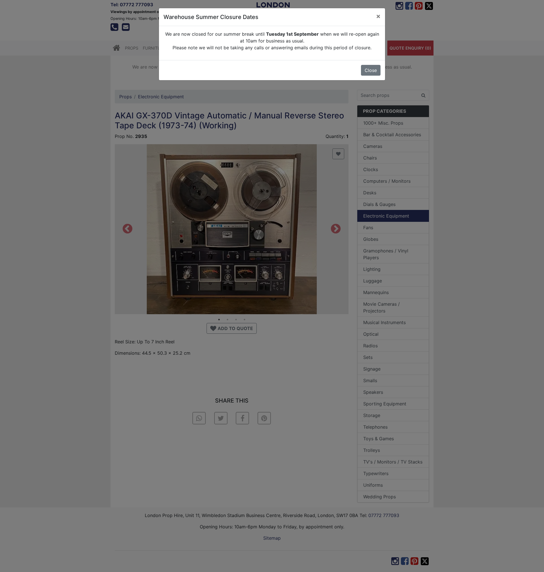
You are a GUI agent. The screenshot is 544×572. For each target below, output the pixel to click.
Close (371, 70)
